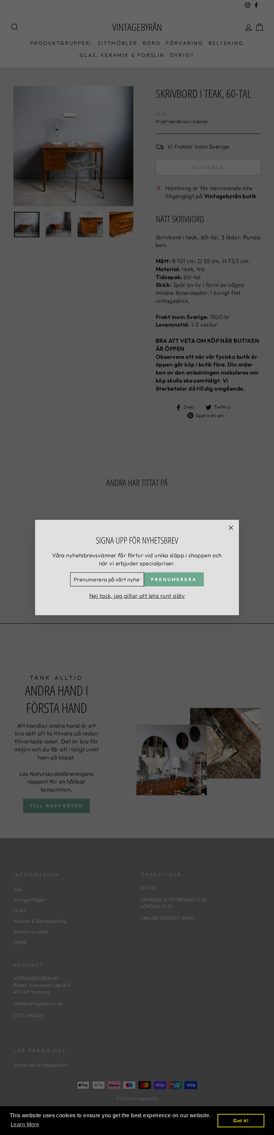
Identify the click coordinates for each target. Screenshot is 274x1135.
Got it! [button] (241, 1120)
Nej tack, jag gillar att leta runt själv (137, 595)
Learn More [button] (25, 1124)
